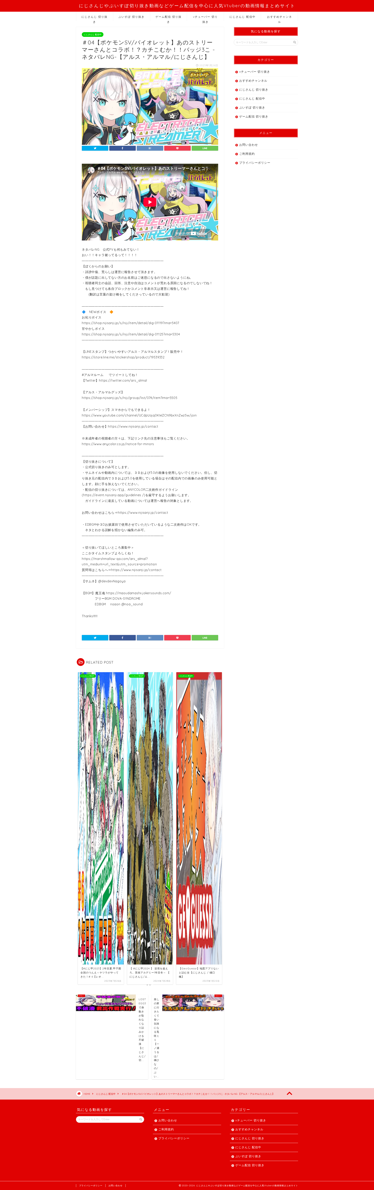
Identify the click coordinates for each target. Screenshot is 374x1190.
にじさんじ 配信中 (242, 17)
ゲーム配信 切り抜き (168, 18)
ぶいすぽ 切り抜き (131, 17)
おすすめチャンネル (279, 18)
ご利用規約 (247, 154)
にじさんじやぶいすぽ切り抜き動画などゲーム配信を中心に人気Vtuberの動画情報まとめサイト (187, 5)
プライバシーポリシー (254, 162)
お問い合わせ (248, 145)
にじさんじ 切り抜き (94, 18)
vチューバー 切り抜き (205, 18)
